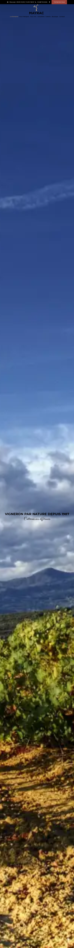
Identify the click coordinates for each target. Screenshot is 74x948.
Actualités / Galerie (44, 16)
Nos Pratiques (24, 16)
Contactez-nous (59, 2)
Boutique (55, 16)
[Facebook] (49, 2)
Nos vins (33, 16)
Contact (62, 16)
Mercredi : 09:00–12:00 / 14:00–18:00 (21, 2)
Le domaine (14, 16)
